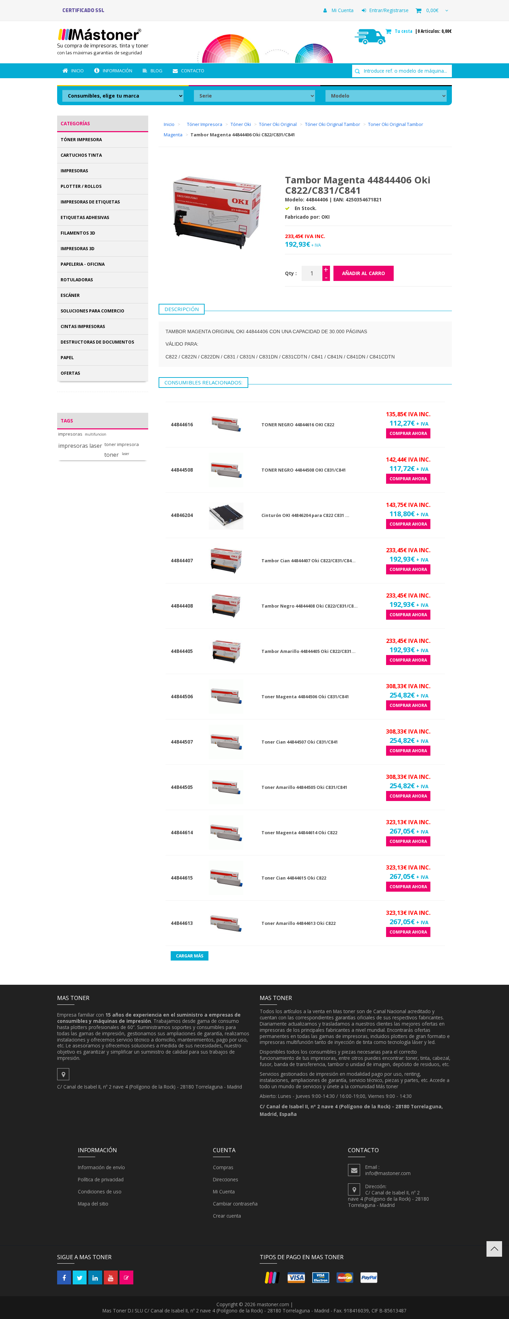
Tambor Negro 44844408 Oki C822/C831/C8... (309, 606)
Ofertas (70, 373)
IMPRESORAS (74, 171)
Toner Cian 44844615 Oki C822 (293, 878)
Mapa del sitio (93, 1203)
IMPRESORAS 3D (78, 249)
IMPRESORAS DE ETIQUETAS (90, 202)
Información (117, 70)
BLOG (156, 70)
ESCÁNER (70, 295)
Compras (223, 1167)
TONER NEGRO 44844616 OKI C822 (297, 425)
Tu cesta (404, 31)
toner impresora (122, 444)
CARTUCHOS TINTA (81, 155)
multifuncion (95, 434)
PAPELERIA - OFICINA (83, 264)
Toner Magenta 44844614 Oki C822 (299, 833)
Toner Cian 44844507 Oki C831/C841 (299, 742)
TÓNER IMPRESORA (81, 140)
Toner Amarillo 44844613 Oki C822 (298, 923)
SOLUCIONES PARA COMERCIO (92, 311)
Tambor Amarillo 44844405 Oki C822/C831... (308, 651)
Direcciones (225, 1179)
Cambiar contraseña (235, 1203)
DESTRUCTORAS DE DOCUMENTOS (97, 342)
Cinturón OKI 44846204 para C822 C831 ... (305, 515)
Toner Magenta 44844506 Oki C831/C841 (305, 697)
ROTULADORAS (77, 280)
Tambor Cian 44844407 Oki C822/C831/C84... (308, 561)
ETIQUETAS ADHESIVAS (85, 217)
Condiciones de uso (100, 1191)
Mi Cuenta (342, 10)
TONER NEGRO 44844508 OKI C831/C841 (303, 470)
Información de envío (101, 1167)
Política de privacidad (101, 1179)
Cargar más (189, 956)
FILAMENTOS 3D (78, 233)
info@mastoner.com (388, 1173)
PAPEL (67, 358)
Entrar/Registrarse (389, 10)
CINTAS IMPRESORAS (83, 326)
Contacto (192, 70)
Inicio (77, 70)
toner (111, 454)
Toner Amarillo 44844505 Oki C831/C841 (304, 787)
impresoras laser (80, 445)
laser (125, 454)
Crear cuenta (227, 1215)
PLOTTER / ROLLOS (81, 186)
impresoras (70, 434)
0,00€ (432, 10)
